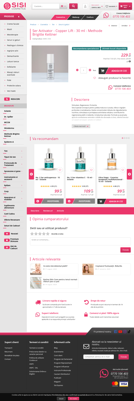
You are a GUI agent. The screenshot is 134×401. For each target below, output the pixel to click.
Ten (5, 151)
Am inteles (73, 399)
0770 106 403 (119, 373)
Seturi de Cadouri (12, 225)
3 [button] (126, 138)
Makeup (75, 17)
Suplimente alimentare (9, 206)
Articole (60, 210)
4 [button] (128, 138)
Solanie (7, 111)
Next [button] (129, 174)
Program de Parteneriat (63, 359)
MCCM (7, 122)
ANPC (31, 364)
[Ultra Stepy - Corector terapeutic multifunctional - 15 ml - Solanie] (111, 175)
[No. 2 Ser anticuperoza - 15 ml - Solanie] (49, 175)
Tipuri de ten (10, 157)
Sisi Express (58, 385)
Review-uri (48, 210)
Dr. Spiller (8, 116)
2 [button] (124, 138)
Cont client (58, 355)
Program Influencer (61, 366)
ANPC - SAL (33, 368)
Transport (8, 348)
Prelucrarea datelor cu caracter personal (37, 352)
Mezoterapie (12, 34)
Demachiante (13, 56)
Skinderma (9, 128)
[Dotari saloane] (15, 6)
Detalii (61, 399)
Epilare (7, 185)
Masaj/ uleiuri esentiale (13, 73)
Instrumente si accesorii (11, 178)
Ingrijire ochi (12, 50)
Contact (8, 359)
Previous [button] (31, 174)
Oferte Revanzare (12, 220)
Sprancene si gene (12, 171)
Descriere (35, 210)
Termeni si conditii (36, 348)
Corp (6, 191)
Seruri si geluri (13, 40)
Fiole (9, 80)
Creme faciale (13, 24)
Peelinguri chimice (15, 45)
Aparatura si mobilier (9, 198)
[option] (49, 174)
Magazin (57, 381)
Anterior (114, 26)
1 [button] (122, 138)
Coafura (90, 17)
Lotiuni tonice (13, 61)
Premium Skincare (14, 240)
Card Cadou (9, 213)
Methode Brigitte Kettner (11, 135)
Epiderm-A (9, 142)
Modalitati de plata (12, 355)
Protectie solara (14, 85)
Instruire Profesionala (62, 370)
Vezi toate (11, 91)
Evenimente (58, 351)
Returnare (8, 351)
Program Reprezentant (63, 363)
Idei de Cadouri (13, 247)
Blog (55, 348)
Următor (125, 26)
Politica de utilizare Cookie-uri (36, 359)
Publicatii (57, 378)
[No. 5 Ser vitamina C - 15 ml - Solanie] (80, 175)
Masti (9, 29)
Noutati (14, 233)
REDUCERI (15, 99)
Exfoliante (11, 67)
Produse (33, 24)
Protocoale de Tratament (10, 164)
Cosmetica (60, 17)
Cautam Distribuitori (62, 374)
